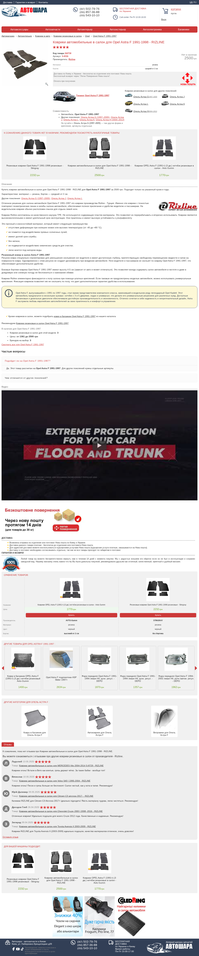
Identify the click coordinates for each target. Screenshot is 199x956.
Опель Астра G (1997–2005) (95, 117)
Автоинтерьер (84, 29)
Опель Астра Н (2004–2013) (110, 119)
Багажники (183, 29)
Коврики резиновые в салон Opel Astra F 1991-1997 (42, 323)
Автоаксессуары (19, 29)
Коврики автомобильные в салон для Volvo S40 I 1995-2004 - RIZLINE (54, 781)
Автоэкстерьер (118, 29)
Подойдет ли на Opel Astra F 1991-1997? (27, 361)
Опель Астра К (87, 119)
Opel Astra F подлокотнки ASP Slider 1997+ (61, 678)
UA (191, 2)
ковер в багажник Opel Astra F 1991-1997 (74, 316)
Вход (163, 19)
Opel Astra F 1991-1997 (105, 36)
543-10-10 (90, 15)
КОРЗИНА (176, 9)
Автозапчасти (52, 29)
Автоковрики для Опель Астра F (100, 733)
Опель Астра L (70, 119)
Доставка (7, 2)
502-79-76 (90, 8)
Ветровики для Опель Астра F (164, 733)
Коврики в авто (42, 36)
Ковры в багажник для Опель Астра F (34, 733)
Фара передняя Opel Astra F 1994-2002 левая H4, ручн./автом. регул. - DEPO (176, 678)
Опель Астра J (58, 198)
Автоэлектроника (152, 29)
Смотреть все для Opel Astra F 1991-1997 (23, 344)
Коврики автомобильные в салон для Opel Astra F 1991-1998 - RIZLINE (99, 166)
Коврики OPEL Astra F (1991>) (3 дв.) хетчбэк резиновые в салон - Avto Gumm (164, 166)
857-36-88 (90, 12)
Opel (87, 36)
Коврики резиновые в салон (67, 36)
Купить (71, 615)
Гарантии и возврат (25, 2)
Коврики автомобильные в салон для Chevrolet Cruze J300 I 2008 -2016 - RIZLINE (61, 811)
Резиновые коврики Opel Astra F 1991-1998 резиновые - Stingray (34, 166)
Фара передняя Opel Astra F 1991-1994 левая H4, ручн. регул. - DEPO (99, 678)
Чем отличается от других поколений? (26, 378)
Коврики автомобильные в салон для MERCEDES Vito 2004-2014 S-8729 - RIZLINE (61, 765)
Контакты (43, 2)
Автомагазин (8, 36)
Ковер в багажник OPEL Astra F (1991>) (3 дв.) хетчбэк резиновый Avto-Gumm (23, 678)
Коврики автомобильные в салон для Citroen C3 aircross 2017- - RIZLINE (56, 796)
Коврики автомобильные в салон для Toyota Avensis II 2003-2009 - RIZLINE (57, 826)
